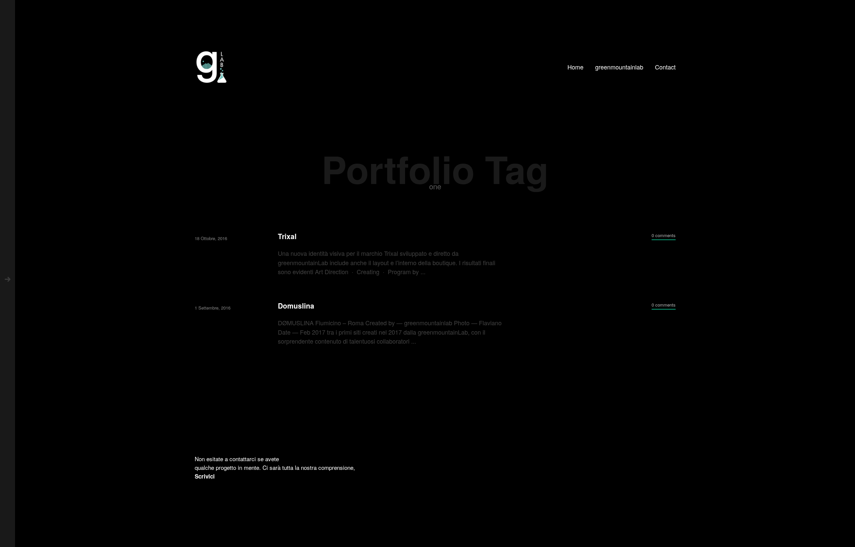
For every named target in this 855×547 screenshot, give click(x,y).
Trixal (287, 236)
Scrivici (205, 476)
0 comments (664, 235)
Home (575, 66)
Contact (665, 66)
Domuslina (296, 306)
